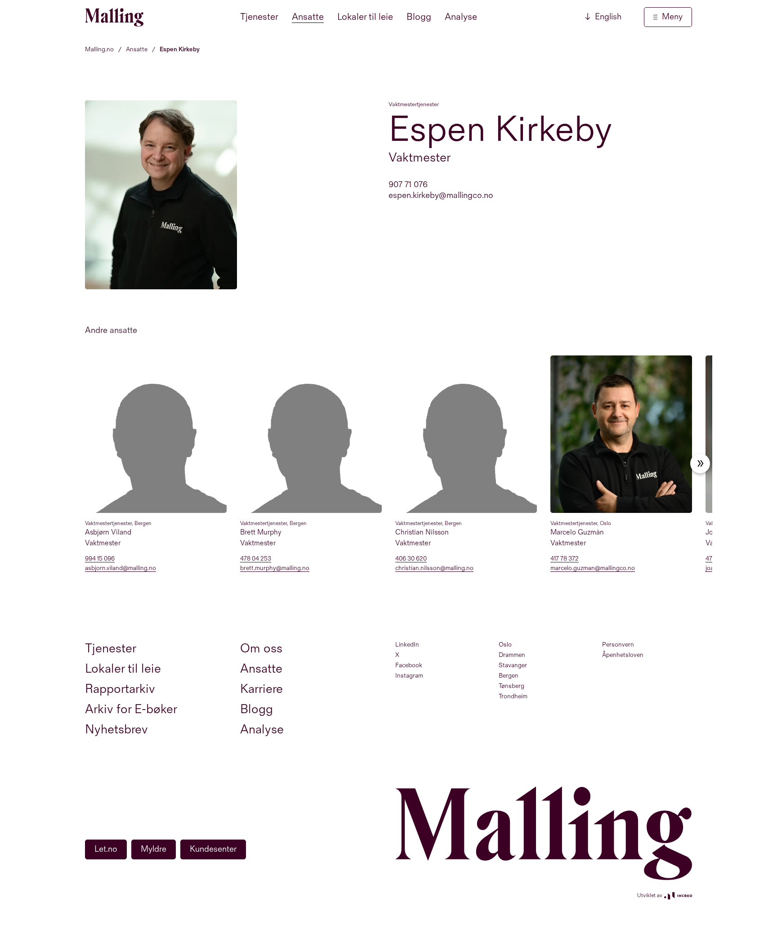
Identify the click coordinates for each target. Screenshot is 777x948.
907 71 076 (408, 185)
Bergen (508, 675)
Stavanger (513, 665)
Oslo (505, 644)
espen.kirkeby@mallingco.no (440, 195)
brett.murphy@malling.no (274, 568)
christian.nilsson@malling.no (434, 568)
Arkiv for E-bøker (131, 709)
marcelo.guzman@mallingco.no (592, 568)
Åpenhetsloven (622, 655)
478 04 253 (255, 559)
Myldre (153, 849)
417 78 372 (564, 559)
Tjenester (259, 16)
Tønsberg (511, 686)
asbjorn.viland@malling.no (120, 568)
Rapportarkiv (120, 689)
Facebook (408, 665)
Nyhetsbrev (116, 729)
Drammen (512, 655)
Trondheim (513, 696)
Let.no (105, 849)
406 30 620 (411, 559)
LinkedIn (407, 644)
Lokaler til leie (365, 16)
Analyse (461, 16)
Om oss (261, 648)
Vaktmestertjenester (413, 104)
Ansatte (308, 16)
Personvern (618, 644)
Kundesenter (213, 849)
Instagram (409, 675)
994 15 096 (100, 559)
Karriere (261, 689)
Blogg (418, 16)
